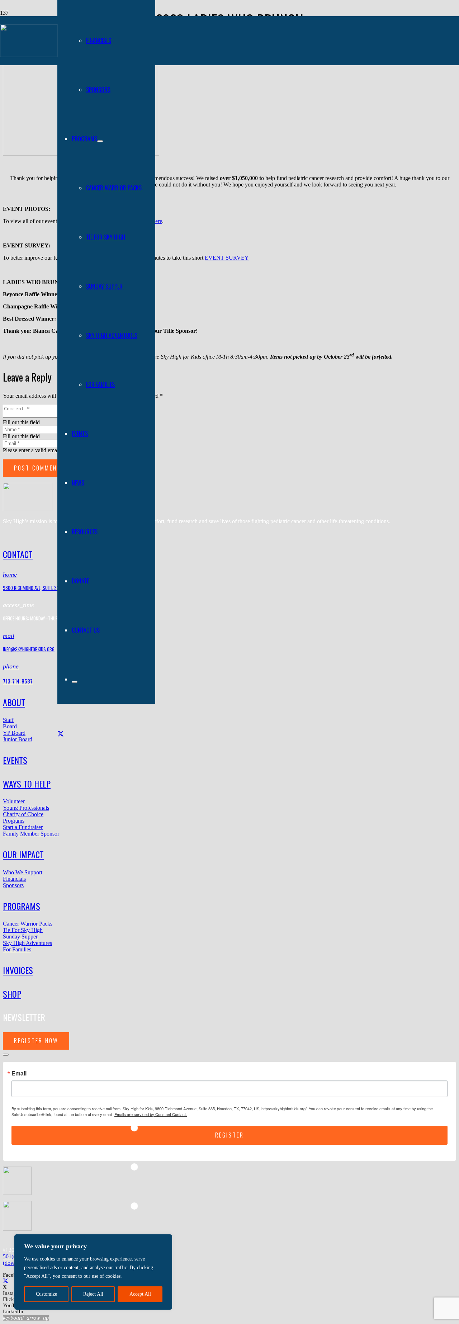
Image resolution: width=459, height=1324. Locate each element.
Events (15, 759)
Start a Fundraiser (23, 827)
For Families (17, 949)
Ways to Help (27, 783)
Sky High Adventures (27, 943)
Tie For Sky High (23, 930)
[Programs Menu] (100, 141)
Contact (18, 554)
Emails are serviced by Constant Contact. (150, 1114)
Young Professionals (26, 808)
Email (19, 1073)
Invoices (18, 970)
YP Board (14, 733)
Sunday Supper (20, 936)
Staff (8, 720)
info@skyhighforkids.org (29, 649)
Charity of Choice (23, 814)
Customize (46, 1294)
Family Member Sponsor (31, 834)
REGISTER (229, 1135)
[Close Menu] (74, 682)
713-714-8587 (18, 681)
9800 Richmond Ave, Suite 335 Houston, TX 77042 (51, 587)
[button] (26, 1318)
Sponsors (13, 885)
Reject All (93, 1294)
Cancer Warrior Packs (27, 924)
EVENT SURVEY (227, 258)
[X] (60, 734)
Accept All (140, 1294)
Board (10, 726)
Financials (14, 879)
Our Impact (23, 854)
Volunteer (14, 801)
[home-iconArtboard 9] (27, 509)
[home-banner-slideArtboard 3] (28, 55)
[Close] (6, 1055)
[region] (93, 1272)
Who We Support (22, 872)
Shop (12, 993)
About (14, 702)
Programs (13, 821)
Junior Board (17, 739)
